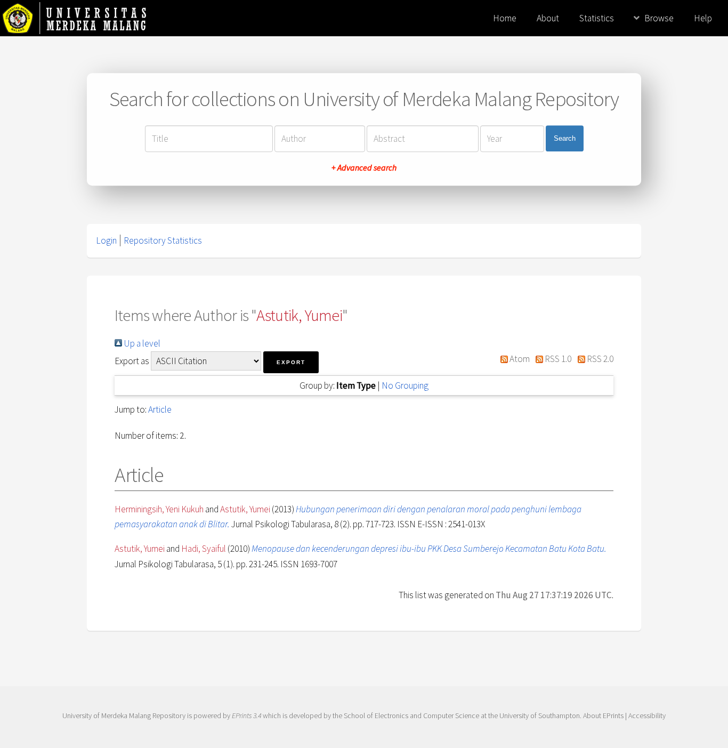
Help (703, 18)
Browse (659, 18)
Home (504, 18)
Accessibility (647, 715)
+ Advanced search (364, 167)
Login (106, 240)
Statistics (596, 18)
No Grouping (405, 385)
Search (565, 138)
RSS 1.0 (557, 359)
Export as (132, 361)
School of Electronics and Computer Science (411, 715)
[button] (291, 362)
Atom (519, 359)
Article (160, 409)
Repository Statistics (163, 240)
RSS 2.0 (599, 359)
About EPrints (603, 715)
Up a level (141, 343)
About (548, 18)
